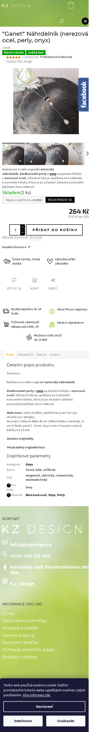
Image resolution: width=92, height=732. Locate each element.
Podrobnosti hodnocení (56, 57)
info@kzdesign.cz (31, 544)
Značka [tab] (55, 354)
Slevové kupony (18, 635)
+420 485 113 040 (30, 556)
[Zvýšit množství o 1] (22, 227)
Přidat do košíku (55, 230)
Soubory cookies (19, 656)
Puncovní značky (20, 642)
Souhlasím (65, 721)
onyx (52, 174)
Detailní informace (14, 247)
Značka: (19, 61)
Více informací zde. (37, 695)
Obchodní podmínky (24, 620)
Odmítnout (23, 721)
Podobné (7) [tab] (25, 354)
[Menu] (85, 21)
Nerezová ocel (36, 495)
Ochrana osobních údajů (28, 649)
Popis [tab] (10, 354)
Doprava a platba (20, 627)
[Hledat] (61, 21)
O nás (8, 613)
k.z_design (22, 583)
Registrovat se (60, 200)
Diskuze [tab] (41, 354)
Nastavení (44, 706)
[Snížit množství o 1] (22, 232)
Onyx (29, 464)
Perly (61, 495)
